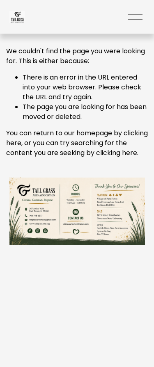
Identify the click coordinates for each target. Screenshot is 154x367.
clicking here (116, 152)
